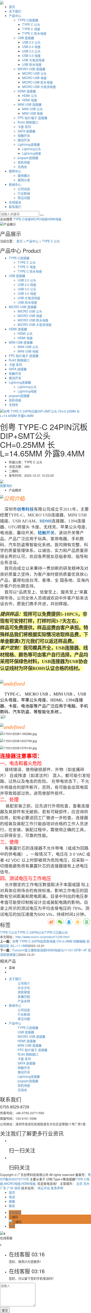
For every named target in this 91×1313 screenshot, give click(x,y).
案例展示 (24, 175)
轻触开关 (24, 135)
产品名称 (24, 1001)
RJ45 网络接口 (28, 122)
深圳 (17, 1188)
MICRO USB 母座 (34, 78)
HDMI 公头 (29, 95)
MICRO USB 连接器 (31, 69)
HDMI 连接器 (27, 91)
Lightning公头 (31, 149)
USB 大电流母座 (33, 60)
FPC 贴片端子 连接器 (32, 118)
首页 (12, 6)
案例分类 (24, 180)
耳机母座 (24, 162)
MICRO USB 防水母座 (37, 82)
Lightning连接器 (29, 144)
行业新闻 (24, 193)
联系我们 (15, 206)
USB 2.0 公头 (31, 42)
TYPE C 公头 (31, 24)
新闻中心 (15, 184)
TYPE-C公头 (8, 932)
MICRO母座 (39, 219)
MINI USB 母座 (32, 113)
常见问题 (24, 197)
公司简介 (24, 983)
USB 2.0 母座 (31, 46)
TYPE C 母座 (31, 29)
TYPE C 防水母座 (34, 33)
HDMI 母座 (29, 100)
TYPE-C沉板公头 (56, 932)
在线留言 (15, 202)
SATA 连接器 (26, 131)
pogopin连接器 (28, 157)
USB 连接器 (26, 38)
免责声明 (57, 1188)
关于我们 (15, 11)
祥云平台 (44, 1188)
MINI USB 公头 (32, 109)
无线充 (22, 166)
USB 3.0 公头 (31, 51)
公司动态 (24, 189)
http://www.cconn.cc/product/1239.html (42, 936)
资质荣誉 (24, 992)
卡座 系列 (24, 126)
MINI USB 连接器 (30, 104)
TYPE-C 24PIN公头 (30, 932)
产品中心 (15, 15)
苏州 (86, 1183)
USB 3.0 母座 (31, 55)
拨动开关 (24, 140)
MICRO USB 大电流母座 (39, 86)
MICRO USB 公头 (34, 73)
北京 (79, 1183)
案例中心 (15, 171)
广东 (3, 1188)
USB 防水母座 (32, 64)
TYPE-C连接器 (28, 20)
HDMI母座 (54, 219)
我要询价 (6, 485)
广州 (10, 1188)
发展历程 (24, 996)
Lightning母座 (31, 153)
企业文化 (24, 987)
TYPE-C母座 (22, 219)
